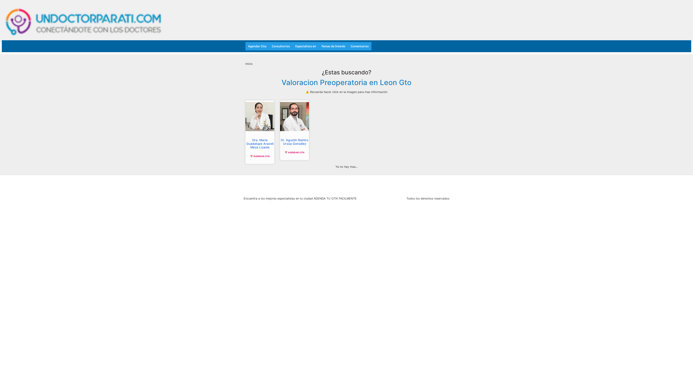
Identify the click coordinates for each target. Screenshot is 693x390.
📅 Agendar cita (260, 156)
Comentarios (360, 46)
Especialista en (305, 46)
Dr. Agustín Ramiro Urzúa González (294, 142)
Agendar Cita (257, 46)
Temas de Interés (333, 46)
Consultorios (281, 46)
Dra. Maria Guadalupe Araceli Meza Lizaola (260, 143)
